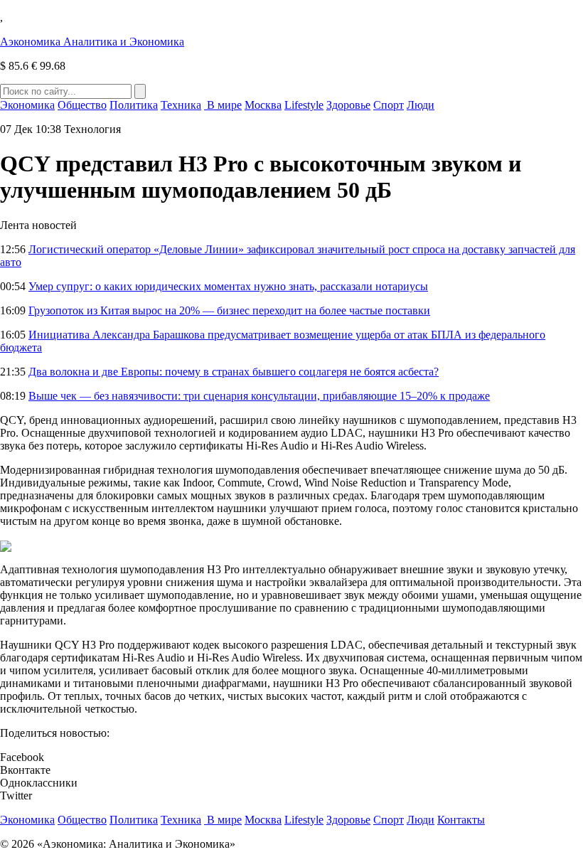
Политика (133, 105)
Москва (263, 105)
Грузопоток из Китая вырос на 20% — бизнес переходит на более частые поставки (229, 310)
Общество (82, 105)
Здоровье (348, 105)
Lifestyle (303, 105)
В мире (223, 105)
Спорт (388, 105)
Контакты (461, 820)
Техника (181, 105)
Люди (420, 105)
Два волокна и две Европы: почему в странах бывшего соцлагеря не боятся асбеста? (233, 372)
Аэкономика (92, 42)
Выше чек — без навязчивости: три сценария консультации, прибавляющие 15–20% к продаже (259, 396)
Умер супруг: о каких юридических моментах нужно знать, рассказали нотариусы (228, 286)
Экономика (27, 105)
